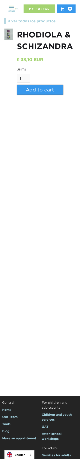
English (19, 454)
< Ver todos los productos (32, 21)
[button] (11, 9)
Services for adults (56, 455)
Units (21, 69)
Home (7, 409)
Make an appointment (19, 438)
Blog (5, 431)
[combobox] (19, 454)
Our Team (10, 416)
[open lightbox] (8, 34)
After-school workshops (52, 436)
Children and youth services (57, 417)
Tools (6, 424)
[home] (17, 9)
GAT (45, 426)
